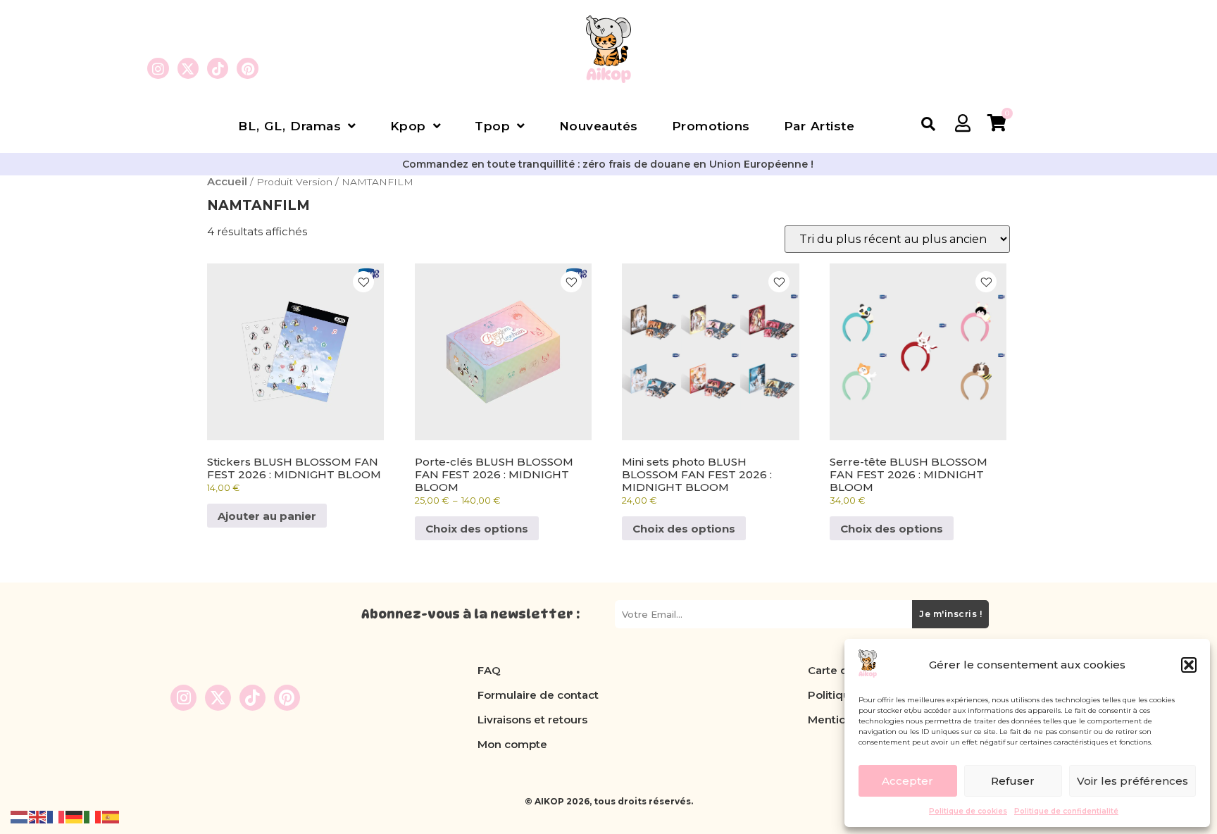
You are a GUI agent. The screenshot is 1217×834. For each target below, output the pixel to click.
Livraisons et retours (532, 719)
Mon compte (512, 744)
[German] (74, 816)
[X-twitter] (188, 68)
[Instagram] (157, 68)
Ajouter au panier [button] (267, 516)
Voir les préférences (1132, 781)
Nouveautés (598, 126)
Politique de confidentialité (1066, 811)
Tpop (492, 126)
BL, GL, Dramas (289, 126)
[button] (1189, 665)
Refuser (1013, 781)
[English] (38, 816)
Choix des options (476, 528)
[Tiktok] (217, 68)
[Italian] (93, 816)
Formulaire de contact (538, 695)
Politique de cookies (968, 811)
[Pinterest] (247, 68)
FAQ (489, 670)
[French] (56, 816)
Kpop (408, 126)
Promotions (711, 126)
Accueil (227, 181)
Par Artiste (819, 126)
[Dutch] (20, 816)
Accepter (907, 781)
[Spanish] (111, 816)
